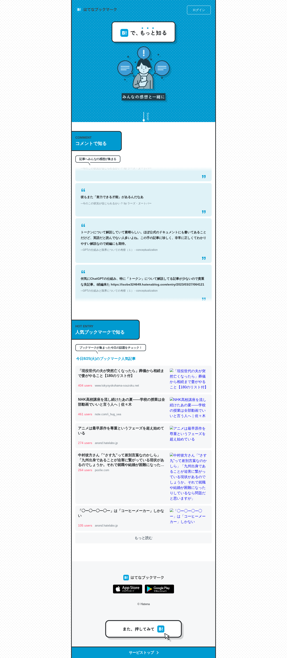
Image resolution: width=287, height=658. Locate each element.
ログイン (199, 10)
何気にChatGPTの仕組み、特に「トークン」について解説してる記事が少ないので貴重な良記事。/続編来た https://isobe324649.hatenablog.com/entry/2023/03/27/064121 (142, 276)
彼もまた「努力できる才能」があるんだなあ (116, 191)
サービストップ (141, 652)
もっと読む (143, 538)
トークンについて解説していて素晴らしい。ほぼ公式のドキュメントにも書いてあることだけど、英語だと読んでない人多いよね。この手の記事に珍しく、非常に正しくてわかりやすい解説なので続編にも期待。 (143, 232)
